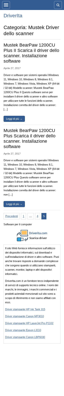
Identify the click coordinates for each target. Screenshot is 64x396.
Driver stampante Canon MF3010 (24, 316)
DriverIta (13, 15)
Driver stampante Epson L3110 (23, 330)
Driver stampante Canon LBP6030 (25, 337)
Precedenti (11, 216)
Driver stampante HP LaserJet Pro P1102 (29, 323)
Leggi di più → (15, 118)
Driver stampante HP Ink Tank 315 (25, 309)
